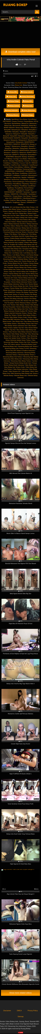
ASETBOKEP (7, 121)
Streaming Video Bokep (30, 357)
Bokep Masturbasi (27, 96)
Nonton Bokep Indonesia (20, 275)
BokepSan (16, 148)
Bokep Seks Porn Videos (30, 228)
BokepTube (7, 154)
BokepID (34, 136)
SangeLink (20, 190)
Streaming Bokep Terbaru (26, 354)
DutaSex (27, 161)
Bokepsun (15, 150)
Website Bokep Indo (20, 375)
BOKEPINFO (8, 144)
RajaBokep (10, 188)
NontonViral (15, 179)
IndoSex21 (24, 165)
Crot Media (23, 159)
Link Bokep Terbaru (19, 255)
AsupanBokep (28, 121)
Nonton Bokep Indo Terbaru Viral (14, 269)
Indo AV (28, 163)
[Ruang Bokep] (17, 5)
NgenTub (9, 177)
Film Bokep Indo (23, 234)
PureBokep (23, 186)
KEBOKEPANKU (10, 171)
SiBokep (7, 194)
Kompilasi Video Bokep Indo (12, 248)
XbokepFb (8, 202)
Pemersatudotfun (30, 181)
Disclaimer (7, 1010)
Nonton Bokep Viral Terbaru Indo (20, 288)
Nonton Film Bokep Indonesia (14, 298)
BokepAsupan (16, 129)
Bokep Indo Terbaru (27, 215)
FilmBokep (15, 163)
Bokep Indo (18, 85)
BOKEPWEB (10, 156)
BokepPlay (8, 148)
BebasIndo (33, 123)
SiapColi (33, 192)
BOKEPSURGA (24, 150)
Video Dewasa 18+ (14, 371)
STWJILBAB (23, 194)
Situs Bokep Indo (17, 321)
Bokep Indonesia (12, 110)
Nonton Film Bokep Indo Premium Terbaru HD (22, 296)
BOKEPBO (8, 132)
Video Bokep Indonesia (20, 369)
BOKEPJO (17, 144)
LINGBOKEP (8, 175)
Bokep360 (7, 129)
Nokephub (7, 179)
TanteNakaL (32, 194)
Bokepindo (14, 140)
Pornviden (8, 186)
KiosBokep (7, 173)
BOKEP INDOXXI (9, 127)
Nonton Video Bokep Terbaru (27, 315)
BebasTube (8, 125)
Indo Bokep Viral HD (17, 236)
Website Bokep (32, 200)
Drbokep (11, 161)
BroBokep (31, 156)
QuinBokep (31, 186)
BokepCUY (16, 134)
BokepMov (24, 146)
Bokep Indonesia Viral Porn (17, 224)
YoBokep (20, 204)
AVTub (36, 121)
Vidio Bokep (25, 371)
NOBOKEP (31, 177)
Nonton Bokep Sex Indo (20, 286)
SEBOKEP (19, 192)
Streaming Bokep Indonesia (14, 352)
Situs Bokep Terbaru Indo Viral (27, 323)
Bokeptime (7, 152)
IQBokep (33, 167)
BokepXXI (18, 156)
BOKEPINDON (29, 142)
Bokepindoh (19, 142)
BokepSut (33, 150)
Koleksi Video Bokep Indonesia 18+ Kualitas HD (23, 246)
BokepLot (33, 144)
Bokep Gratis (32, 213)
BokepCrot (9, 134)
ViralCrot (13, 200)
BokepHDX (13, 136)
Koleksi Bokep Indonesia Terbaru (20, 238)
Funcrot (22, 163)
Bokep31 (33, 127)
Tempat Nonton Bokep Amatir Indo (20, 363)
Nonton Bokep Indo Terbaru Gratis (25, 267)
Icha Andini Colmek (21, 83)
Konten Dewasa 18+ (18, 251)
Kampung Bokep (28, 169)
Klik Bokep (15, 173)
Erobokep (34, 161)
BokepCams (32, 132)
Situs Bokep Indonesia (31, 321)
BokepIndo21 (10, 142)
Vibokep (34, 196)
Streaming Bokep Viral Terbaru (12, 357)
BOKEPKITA (25, 144)
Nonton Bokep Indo (15, 261)
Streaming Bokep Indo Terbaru (27, 346)
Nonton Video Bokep (17, 305)
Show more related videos (20, 993)
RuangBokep (19, 188)
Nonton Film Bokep (22, 292)
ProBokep (16, 186)
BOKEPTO (15, 152)
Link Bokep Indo (17, 253)
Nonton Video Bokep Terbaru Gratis (15, 317)
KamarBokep (18, 169)
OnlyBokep (32, 179)
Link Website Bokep (21, 259)
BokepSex (32, 148)
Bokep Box (32, 125)
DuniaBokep (19, 161)
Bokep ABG (13, 92)
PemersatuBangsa (18, 181)
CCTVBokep (8, 159)
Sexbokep (26, 192)
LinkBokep (16, 175)
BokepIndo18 (32, 140)
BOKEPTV (16, 154)
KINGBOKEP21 (30, 171)
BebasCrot (25, 123)
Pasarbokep (7, 181)
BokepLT (8, 146)
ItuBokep (9, 169)
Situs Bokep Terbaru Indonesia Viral (16, 325)
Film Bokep (13, 234)
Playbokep (25, 183)
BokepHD (6, 136)
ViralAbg (6, 200)
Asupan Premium (17, 121)
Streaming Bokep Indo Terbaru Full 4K (17, 348)
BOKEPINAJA (33, 138)
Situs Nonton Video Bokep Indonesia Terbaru (23, 332)
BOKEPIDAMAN (8, 138)
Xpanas (23, 202)
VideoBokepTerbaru (29, 198)
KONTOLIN (32, 173)
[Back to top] (35, 1028)
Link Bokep (29, 251)
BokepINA (24, 138)
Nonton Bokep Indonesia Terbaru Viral (15, 284)
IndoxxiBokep (18, 167)
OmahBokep (24, 179)
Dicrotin (5, 161)
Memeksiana (32, 175)
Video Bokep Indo (30, 365)
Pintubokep (8, 183)
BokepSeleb (24, 148)
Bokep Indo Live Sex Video (11, 215)
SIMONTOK (14, 194)
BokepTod (23, 152)
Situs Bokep (30, 319)
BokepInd (7, 140)
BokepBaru (32, 129)
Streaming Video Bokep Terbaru (21, 361)
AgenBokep (15, 119)
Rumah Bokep (28, 188)
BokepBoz (16, 132)
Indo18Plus (6, 165)
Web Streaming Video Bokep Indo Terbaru (24, 373)
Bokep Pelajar (14, 101)
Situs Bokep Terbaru (10, 323)
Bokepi (28, 136)
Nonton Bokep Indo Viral (17, 273)
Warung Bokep (21, 200)
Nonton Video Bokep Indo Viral (18, 309)
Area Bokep (23, 119)
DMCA (19, 1010)
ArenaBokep (32, 119)
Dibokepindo (32, 159)
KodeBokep (23, 173)
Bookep (24, 156)
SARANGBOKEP (9, 192)
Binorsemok (16, 125)
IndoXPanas (33, 165)
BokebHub (24, 125)
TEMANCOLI (7, 196)
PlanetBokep (17, 183)
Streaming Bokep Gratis (28, 344)
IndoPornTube (15, 165)
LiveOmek (24, 175)
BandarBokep (16, 123)
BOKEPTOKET (31, 152)
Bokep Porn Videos (22, 226)
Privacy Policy (33, 1010)
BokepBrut (23, 132)
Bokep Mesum (13, 115)
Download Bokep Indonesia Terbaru (15, 232)
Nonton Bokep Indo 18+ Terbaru (18, 263)
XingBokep (16, 202)
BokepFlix (31, 134)
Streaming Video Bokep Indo (13, 359)
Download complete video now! (22, 52)
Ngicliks (24, 177)
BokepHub (21, 136)
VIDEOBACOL (17, 198)
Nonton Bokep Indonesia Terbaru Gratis (23, 282)
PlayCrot (32, 183)
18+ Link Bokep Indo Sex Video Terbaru (22, 207)
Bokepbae (25, 129)
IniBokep (26, 167)
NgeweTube (16, 177)
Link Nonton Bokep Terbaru (13, 257)
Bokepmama (16, 146)
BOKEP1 (27, 127)
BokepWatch (32, 154)
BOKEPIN (17, 138)
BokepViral (23, 154)
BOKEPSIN (7, 150)
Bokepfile (24, 134)
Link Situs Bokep (28, 257)
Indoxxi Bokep (8, 167)
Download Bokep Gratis (10, 230)
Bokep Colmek (27, 92)
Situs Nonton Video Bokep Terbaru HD (15, 334)
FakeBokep (7, 163)
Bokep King (19, 127)
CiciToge (16, 159)
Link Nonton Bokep (32, 255)
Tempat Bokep (17, 196)
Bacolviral (8, 123)
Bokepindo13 (23, 140)
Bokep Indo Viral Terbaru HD (21, 219)
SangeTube (28, 190)
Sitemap (20, 1016)
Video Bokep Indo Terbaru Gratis (14, 367)
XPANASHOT (31, 202)
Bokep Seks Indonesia (14, 228)
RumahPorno (12, 190)
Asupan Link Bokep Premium (18, 211)
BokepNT (32, 146)
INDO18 (34, 163)
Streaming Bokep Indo (10, 346)
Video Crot (8, 198)
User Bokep (26, 196)
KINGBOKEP (20, 171)
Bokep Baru (23, 213)
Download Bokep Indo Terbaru (28, 230)
